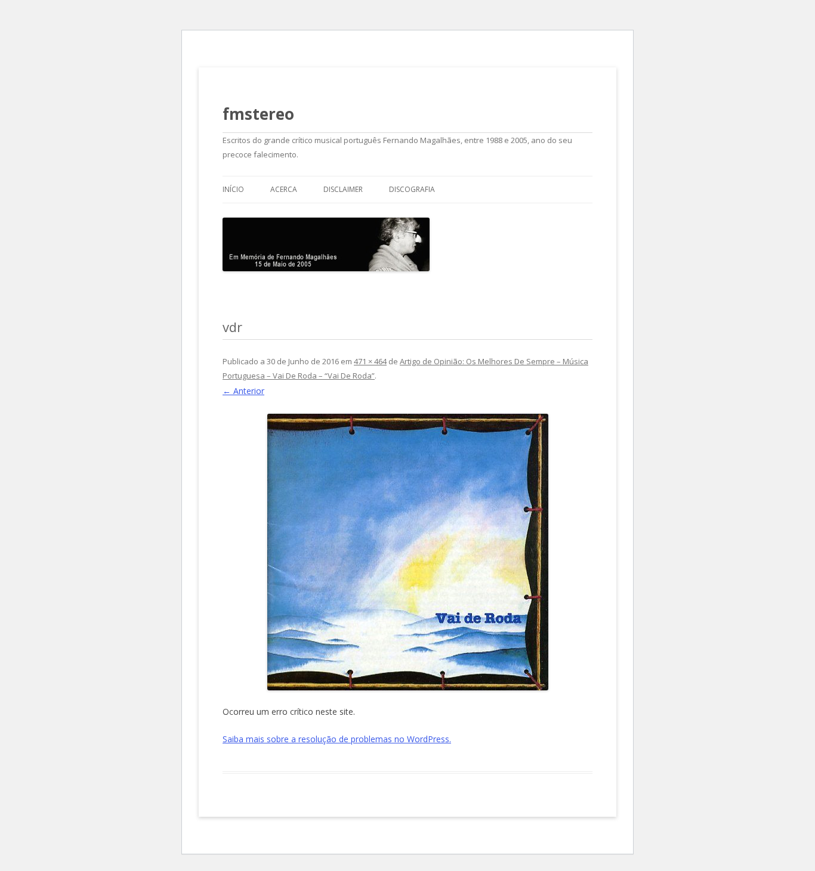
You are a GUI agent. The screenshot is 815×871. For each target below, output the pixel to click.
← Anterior (243, 390)
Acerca (283, 189)
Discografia (412, 189)
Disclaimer (343, 189)
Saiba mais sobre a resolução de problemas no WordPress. (337, 739)
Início (233, 189)
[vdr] (407, 552)
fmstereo (258, 114)
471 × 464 (370, 361)
